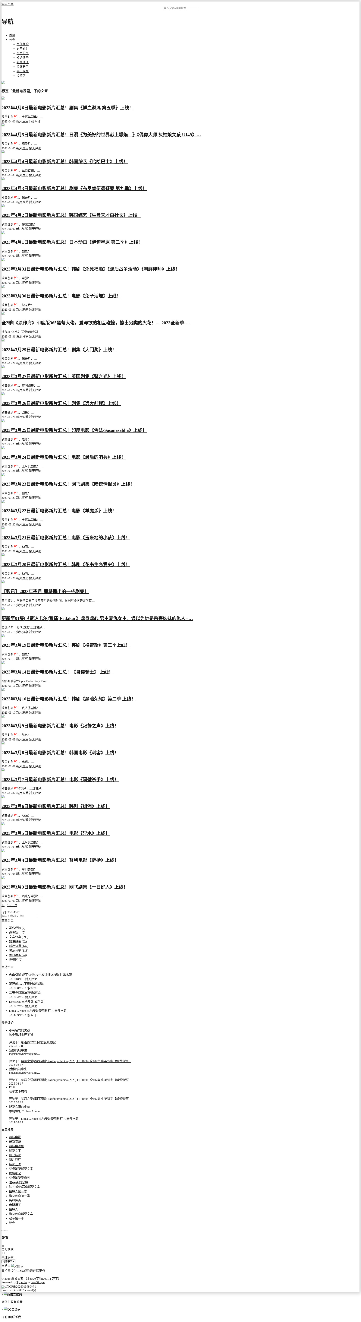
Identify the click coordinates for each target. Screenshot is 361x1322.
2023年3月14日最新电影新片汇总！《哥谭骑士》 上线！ (57, 672)
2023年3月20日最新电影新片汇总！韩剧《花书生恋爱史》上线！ (66, 564)
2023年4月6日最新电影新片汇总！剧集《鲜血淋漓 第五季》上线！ (67, 107)
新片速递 (23, 62)
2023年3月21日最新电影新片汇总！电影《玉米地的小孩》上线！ (66, 537)
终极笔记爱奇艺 (19, 1177)
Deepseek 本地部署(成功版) (26, 1001)
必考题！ (23, 48)
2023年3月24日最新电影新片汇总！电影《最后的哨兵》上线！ (64, 457)
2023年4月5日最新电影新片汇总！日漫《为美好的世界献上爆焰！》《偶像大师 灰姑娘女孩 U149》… (101, 134)
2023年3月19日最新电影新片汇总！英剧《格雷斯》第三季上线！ (66, 645)
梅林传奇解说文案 (21, 1214)
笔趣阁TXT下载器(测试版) (26, 983)
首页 (12, 35)
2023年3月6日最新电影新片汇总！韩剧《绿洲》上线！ (56, 806)
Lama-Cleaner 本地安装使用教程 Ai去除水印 (38, 1010)
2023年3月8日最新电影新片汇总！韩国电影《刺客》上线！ (60, 752)
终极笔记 (15, 1173)
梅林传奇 (15, 1200)
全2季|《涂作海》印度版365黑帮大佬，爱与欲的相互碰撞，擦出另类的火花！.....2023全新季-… (96, 322)
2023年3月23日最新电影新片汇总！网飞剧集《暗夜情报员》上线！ (68, 484)
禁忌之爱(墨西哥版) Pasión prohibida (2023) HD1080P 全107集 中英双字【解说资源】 (76, 1061)
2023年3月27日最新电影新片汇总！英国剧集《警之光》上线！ (64, 376)
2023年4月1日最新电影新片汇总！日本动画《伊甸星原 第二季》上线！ (72, 242)
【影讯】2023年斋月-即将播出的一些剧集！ (45, 591)
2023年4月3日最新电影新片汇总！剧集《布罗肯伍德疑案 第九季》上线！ (74, 188)
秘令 (12, 1223)
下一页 (12, 905)
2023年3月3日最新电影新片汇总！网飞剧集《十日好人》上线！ (65, 887)
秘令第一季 (16, 1218)
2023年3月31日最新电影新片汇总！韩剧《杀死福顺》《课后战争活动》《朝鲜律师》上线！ (91, 269)
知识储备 (23, 57)
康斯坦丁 (15, 1204)
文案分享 (23, 53)
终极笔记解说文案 (21, 1168)
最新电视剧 (16, 1146)
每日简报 (23, 71)
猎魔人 (13, 1209)
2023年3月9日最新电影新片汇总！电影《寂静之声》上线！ (60, 725)
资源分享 (23, 66)
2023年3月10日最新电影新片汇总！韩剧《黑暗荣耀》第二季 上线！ (69, 698)
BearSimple (38, 1282)
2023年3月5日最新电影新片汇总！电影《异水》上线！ (56, 833)
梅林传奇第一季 (19, 1195)
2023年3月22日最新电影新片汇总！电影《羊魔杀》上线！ (59, 510)
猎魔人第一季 (18, 1191)
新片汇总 (15, 1164)
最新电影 (15, 1137)
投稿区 (21, 75)
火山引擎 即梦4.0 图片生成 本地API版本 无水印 (40, 974)
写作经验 (23, 44)
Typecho (22, 1282)
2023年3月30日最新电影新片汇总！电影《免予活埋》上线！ (61, 295)
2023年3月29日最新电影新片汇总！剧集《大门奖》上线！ (59, 349)
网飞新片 (15, 1155)
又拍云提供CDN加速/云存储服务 (23, 1270)
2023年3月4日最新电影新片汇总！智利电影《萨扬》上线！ (60, 860)
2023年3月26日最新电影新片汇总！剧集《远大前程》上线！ (61, 403)
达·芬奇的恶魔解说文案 (24, 1186)
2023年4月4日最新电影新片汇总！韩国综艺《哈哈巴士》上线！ (65, 161)
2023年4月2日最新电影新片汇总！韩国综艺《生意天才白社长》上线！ (71, 215)
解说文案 (8, 4)
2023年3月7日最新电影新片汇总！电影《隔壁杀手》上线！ (60, 779)
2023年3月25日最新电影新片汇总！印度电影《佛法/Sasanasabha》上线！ (74, 430)
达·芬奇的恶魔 (18, 1182)
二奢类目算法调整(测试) (25, 992)
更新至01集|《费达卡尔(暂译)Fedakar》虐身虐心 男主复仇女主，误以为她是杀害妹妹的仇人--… (97, 618)
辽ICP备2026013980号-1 (20, 1286)
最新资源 (15, 1141)
